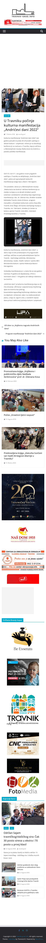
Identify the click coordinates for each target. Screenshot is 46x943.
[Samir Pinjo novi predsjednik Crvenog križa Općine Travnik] (9, 881)
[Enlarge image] (41, 477)
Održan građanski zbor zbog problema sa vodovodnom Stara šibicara (28, 867)
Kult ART (7, 116)
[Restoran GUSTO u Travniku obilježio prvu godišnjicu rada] (9, 893)
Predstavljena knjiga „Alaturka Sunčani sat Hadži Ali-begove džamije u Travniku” (23, 456)
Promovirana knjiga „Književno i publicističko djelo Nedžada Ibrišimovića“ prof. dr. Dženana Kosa (22, 374)
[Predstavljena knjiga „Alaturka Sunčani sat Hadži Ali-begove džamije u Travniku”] (23, 428)
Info (12, 828)
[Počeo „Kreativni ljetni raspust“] (23, 390)
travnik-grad (21, 134)
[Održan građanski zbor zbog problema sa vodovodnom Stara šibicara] (9, 869)
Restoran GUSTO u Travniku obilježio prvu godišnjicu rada (28, 891)
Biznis (6, 828)
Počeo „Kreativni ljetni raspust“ (19, 415)
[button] (18, 238)
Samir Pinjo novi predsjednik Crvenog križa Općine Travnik (28, 880)
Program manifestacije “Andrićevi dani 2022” (24, 334)
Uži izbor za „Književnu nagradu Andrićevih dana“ (21, 327)
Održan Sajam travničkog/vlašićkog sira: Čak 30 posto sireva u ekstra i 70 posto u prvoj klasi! (21, 838)
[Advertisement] (23, 64)
